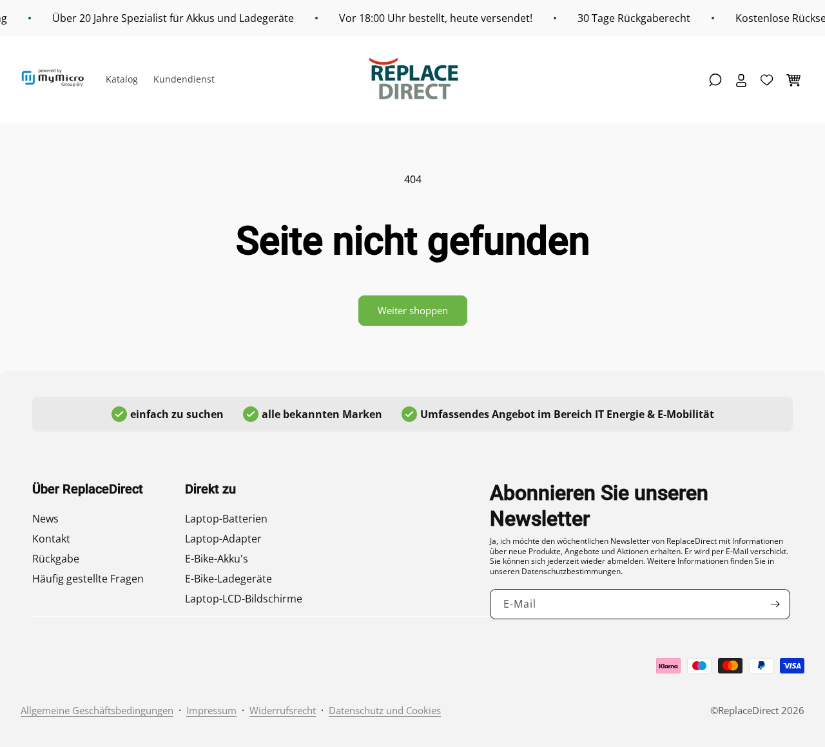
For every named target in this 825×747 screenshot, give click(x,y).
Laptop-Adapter (223, 539)
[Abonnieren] (775, 604)
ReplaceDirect (748, 710)
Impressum (211, 710)
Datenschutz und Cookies (385, 710)
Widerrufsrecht (282, 710)
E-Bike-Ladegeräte (228, 579)
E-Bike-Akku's (216, 559)
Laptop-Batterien (226, 519)
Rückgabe (55, 559)
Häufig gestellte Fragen (88, 579)
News (45, 519)
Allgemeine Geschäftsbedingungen (97, 710)
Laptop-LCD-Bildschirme (243, 599)
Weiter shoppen (413, 310)
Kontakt (51, 539)
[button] (715, 80)
